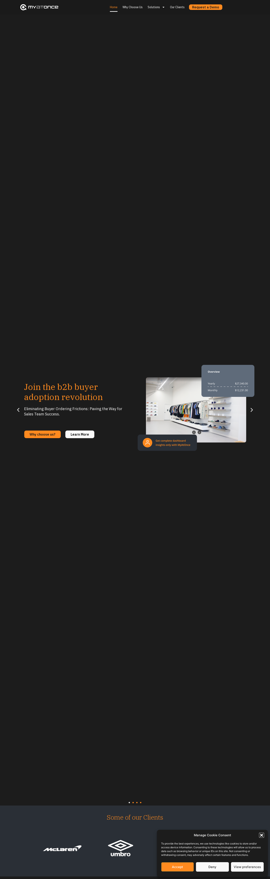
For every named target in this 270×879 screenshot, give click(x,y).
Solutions (154, 7)
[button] (261, 835)
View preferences (247, 867)
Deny (212, 867)
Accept (177, 867)
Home (113, 7)
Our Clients (177, 7)
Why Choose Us (133, 7)
